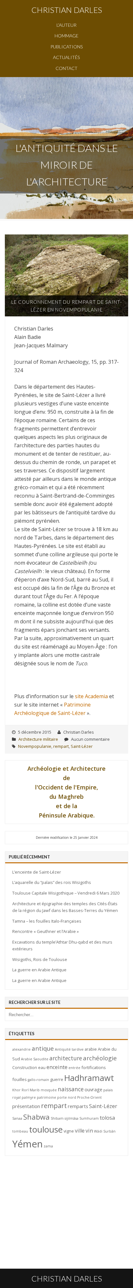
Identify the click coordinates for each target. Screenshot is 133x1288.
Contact (66, 68)
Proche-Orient (89, 1097)
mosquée (49, 1090)
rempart (61, 746)
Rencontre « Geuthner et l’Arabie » (45, 931)
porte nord (66, 1097)
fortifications (93, 1067)
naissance (71, 1089)
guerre (56, 1079)
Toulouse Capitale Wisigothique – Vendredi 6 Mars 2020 (65, 893)
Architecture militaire (38, 739)
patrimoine (46, 1097)
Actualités (66, 57)
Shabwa (36, 1117)
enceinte (56, 1067)
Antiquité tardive (69, 1049)
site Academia (91, 696)
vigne (69, 1131)
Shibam (57, 1118)
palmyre (29, 1097)
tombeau (20, 1131)
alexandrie (21, 1049)
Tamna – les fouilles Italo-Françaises (46, 921)
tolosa (107, 1117)
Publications (66, 46)
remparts (78, 1106)
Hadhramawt (89, 1077)
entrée (74, 1067)
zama (48, 1146)
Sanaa (17, 1118)
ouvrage (93, 1089)
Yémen (27, 1143)
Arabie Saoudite (34, 1059)
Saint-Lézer (82, 746)
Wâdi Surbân (105, 1131)
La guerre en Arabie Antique (39, 970)
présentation (26, 1106)
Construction (24, 1067)
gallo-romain (38, 1079)
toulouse (46, 1129)
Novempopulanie (34, 746)
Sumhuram (89, 1118)
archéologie (100, 1058)
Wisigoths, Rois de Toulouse (39, 959)
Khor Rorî (20, 1090)
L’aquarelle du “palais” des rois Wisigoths (51, 882)
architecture (65, 1058)
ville (80, 1130)
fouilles (19, 1079)
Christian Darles (66, 10)
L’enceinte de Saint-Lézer (36, 872)
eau (42, 1067)
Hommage (66, 35)
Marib (35, 1090)
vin (89, 1130)
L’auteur (66, 25)
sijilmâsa (71, 1118)
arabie (91, 1049)
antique (43, 1048)
